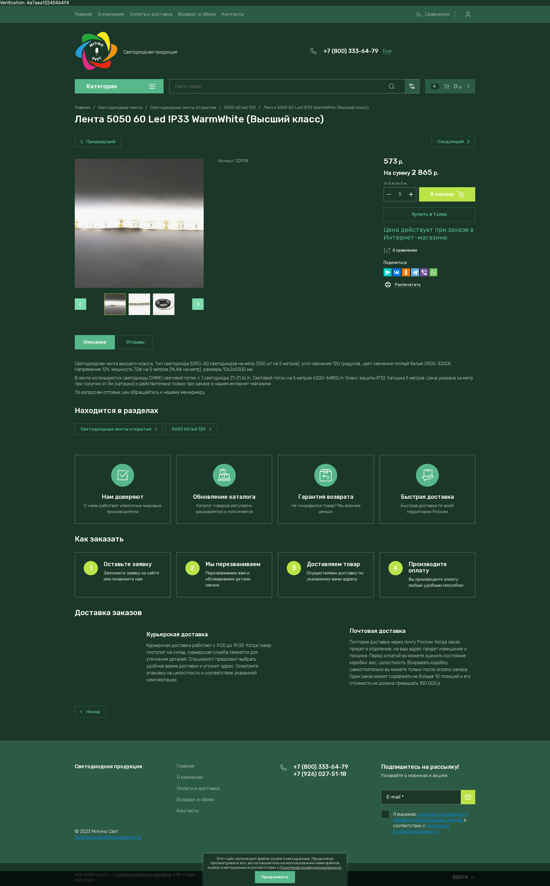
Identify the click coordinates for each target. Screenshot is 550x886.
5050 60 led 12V (240, 107)
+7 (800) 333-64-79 (350, 51)
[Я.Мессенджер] (388, 272)
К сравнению (405, 250)
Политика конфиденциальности (108, 837)
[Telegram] (415, 272)
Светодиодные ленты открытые (183, 107)
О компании (190, 777)
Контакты (188, 810)
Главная (82, 107)
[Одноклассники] (406, 272)
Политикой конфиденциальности (421, 828)
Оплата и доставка (198, 788)
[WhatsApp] (433, 272)
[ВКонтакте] (397, 272)
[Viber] (424, 272)
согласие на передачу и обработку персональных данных (430, 817)
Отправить (468, 797)
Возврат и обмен (196, 799)
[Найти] (391, 86)
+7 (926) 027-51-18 (319, 773)
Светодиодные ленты (120, 107)
